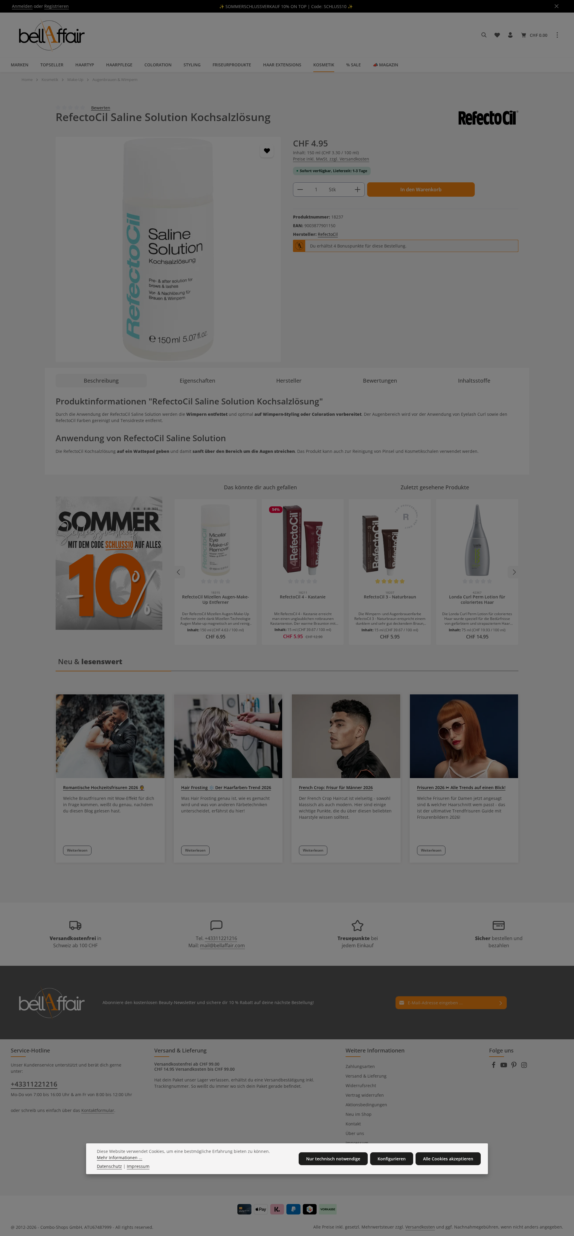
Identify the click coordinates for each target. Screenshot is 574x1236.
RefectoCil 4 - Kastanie (303, 597)
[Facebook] (494, 1067)
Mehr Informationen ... (119, 1157)
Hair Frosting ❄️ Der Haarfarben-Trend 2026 (226, 787)
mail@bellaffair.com (222, 945)
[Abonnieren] (501, 1002)
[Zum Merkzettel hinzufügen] (267, 151)
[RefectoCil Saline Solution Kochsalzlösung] (168, 249)
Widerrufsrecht (361, 1085)
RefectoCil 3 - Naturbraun (390, 597)
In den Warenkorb (421, 189)
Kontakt (353, 1124)
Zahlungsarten (360, 1066)
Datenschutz (109, 1166)
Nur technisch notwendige (333, 1159)
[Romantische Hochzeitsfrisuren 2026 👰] (110, 736)
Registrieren (56, 6)
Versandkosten (420, 1227)
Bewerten (100, 107)
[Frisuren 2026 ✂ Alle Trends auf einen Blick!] (464, 736)
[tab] (101, 380)
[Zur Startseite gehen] (51, 35)
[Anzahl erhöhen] (358, 189)
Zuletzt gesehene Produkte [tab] (435, 487)
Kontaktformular (97, 1110)
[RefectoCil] (488, 118)
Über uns (355, 1133)
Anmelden (22, 6)
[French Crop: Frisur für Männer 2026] (346, 736)
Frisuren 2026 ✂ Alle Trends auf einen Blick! (461, 787)
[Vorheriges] (178, 572)
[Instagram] (524, 1067)
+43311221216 (221, 938)
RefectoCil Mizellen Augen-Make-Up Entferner (215, 599)
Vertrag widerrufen (365, 1095)
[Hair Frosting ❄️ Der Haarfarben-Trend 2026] (228, 736)
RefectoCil (328, 234)
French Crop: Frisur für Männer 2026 (336, 787)
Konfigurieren (392, 1159)
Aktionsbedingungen (366, 1104)
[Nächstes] (514, 572)
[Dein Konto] (510, 35)
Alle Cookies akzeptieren (448, 1159)
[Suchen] (484, 35)
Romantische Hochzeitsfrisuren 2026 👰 (103, 787)
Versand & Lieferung (366, 1076)
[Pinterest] (514, 1067)
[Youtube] (504, 1067)
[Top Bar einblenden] (557, 35)
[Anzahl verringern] (300, 189)
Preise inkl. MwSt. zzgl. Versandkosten (331, 159)
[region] (168, 249)
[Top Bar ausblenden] (556, 6)
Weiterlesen (77, 850)
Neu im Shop (359, 1114)
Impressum (357, 1143)
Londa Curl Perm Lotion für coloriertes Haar (477, 599)
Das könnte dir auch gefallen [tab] (260, 487)
